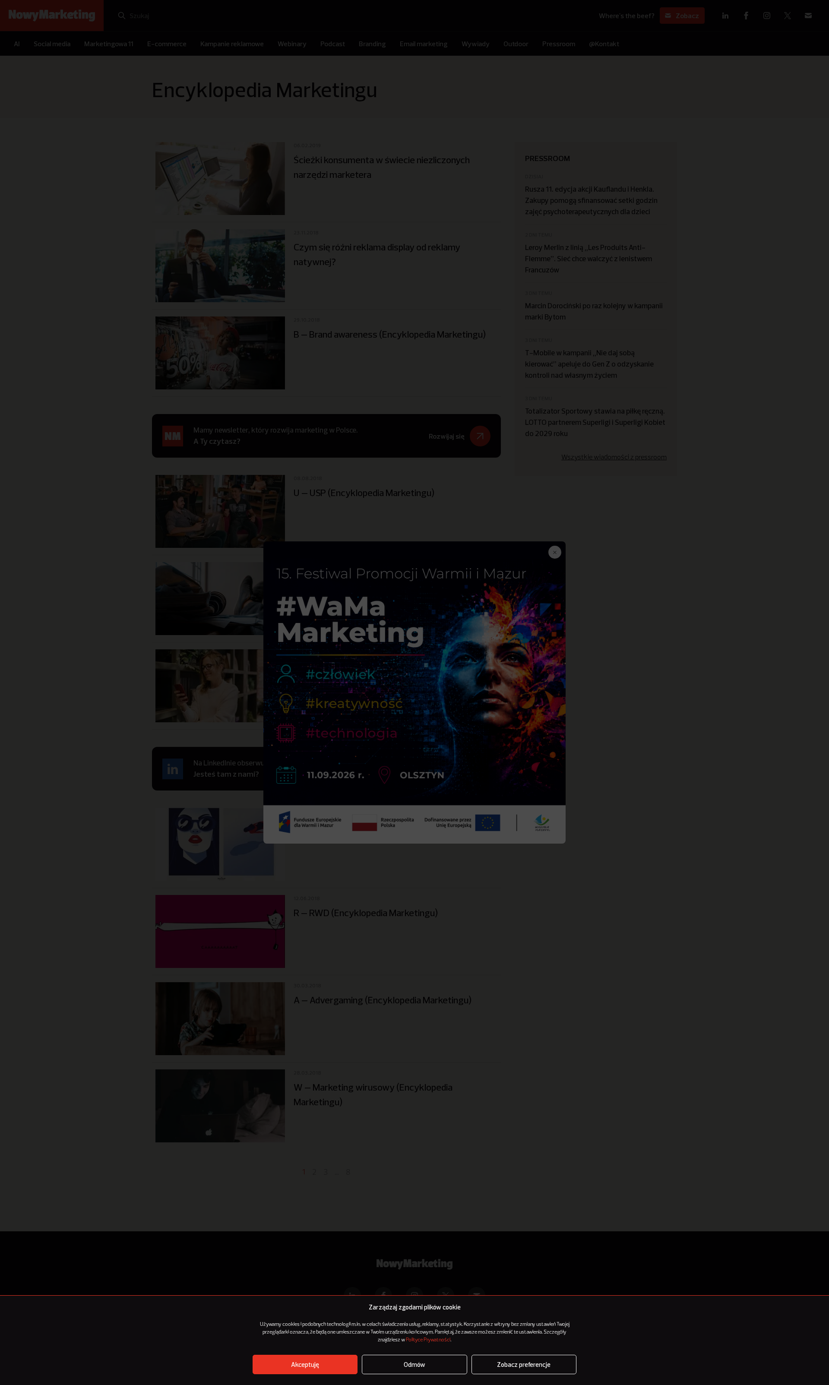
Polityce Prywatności (428, 1340)
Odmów (414, 1364)
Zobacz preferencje (524, 1364)
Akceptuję (305, 1364)
